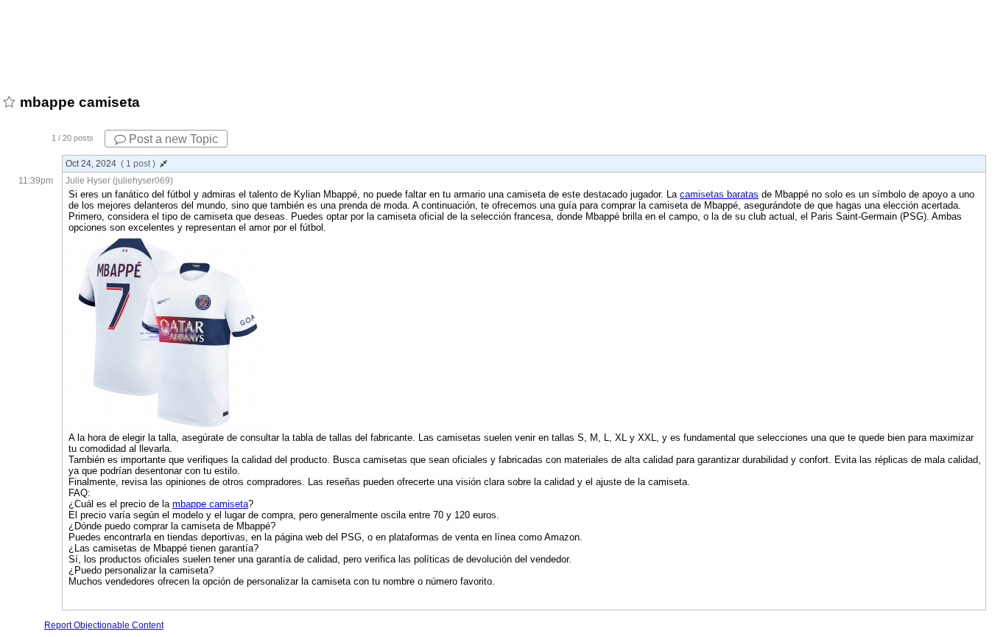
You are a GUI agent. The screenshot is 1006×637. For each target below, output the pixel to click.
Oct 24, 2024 (110, 164)
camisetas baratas (719, 194)
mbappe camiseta (210, 503)
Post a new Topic (172, 139)
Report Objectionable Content (103, 625)
